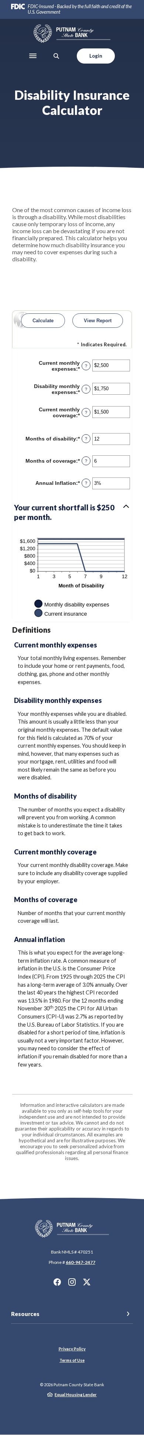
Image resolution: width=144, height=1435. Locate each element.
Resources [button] (25, 1313)
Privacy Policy (72, 1348)
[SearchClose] (56, 56)
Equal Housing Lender (76, 1394)
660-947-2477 (80, 1262)
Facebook (57, 1282)
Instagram (72, 1282)
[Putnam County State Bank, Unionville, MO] (72, 33)
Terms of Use (72, 1360)
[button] (72, 512)
